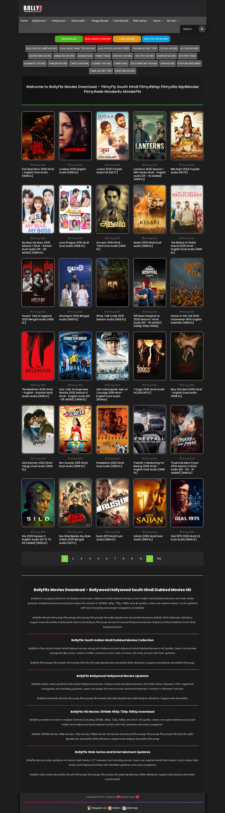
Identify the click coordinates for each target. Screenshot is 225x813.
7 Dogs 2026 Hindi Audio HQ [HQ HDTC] (149, 391)
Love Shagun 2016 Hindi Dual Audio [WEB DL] (74, 244)
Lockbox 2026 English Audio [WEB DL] (72, 170)
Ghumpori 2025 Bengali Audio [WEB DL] (74, 317)
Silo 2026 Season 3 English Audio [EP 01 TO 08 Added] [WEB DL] (36, 539)
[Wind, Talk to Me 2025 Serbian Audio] (112, 282)
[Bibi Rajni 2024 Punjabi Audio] (187, 135)
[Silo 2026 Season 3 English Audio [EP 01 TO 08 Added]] (38, 503)
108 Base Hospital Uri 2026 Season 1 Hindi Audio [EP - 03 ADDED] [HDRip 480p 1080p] (148, 321)
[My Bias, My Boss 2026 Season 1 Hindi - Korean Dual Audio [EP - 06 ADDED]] (38, 209)
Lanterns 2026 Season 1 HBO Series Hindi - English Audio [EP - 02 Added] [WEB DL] (150, 174)
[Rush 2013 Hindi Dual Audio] (112, 503)
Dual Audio (77, 20)
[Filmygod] (33, 8)
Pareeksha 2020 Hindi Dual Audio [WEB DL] (110, 464)
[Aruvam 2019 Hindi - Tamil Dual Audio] (112, 209)
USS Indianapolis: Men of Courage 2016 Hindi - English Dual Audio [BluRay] (112, 394)
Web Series (139, 20)
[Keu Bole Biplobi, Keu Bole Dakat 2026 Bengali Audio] (75, 503)
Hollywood (58, 20)
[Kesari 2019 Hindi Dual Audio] (150, 209)
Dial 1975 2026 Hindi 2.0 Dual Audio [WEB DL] (185, 537)
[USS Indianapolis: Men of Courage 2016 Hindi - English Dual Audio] (112, 356)
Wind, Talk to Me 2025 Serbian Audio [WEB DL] (111, 317)
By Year (171, 20)
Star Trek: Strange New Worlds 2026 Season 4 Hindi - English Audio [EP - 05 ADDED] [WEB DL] (74, 394)
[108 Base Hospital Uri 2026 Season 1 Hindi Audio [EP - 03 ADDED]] (150, 282)
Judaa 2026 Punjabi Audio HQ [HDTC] (109, 170)
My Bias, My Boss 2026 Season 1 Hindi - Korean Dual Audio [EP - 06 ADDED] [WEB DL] (37, 247)
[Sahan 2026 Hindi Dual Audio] (150, 503)
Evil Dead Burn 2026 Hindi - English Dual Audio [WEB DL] (38, 172)
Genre (156, 20)
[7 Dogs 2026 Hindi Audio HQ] (150, 356)
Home (24, 20)
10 (141, 558)
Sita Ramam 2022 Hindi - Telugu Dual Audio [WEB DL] (38, 466)
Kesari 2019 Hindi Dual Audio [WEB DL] (147, 244)
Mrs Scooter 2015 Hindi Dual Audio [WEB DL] (73, 464)
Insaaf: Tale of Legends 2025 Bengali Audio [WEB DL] (38, 319)
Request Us (98, 808)
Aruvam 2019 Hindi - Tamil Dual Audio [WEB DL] (110, 246)
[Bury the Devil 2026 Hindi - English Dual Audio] (187, 356)
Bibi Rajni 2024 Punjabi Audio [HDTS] (185, 170)
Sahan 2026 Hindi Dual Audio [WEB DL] (148, 537)
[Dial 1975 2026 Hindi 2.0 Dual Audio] (187, 503)
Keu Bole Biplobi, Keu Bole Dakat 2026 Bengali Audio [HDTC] (74, 539)
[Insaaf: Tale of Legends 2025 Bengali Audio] (38, 282)
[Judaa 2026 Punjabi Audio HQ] (112, 135)
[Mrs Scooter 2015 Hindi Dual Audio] (75, 429)
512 (159, 558)
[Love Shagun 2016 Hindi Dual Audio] (75, 209)
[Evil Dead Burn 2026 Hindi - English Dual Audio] (38, 135)
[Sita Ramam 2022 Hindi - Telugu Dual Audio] (38, 429)
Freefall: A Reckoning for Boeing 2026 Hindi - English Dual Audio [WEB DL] (149, 468)
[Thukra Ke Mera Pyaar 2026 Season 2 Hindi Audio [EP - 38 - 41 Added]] (187, 429)
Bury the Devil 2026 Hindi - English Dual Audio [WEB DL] (186, 393)
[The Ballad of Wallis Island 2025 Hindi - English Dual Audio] (187, 209)
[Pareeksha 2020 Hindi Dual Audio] (112, 429)
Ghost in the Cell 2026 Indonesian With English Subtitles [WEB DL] (186, 319)
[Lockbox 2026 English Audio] (75, 135)
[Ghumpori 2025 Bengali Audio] (75, 282)
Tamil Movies (120, 20)
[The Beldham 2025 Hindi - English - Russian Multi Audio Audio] (38, 356)
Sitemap (132, 808)
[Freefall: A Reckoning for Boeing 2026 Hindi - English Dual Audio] (150, 429)
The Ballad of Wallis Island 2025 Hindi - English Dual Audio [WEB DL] (186, 247)
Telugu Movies (99, 20)
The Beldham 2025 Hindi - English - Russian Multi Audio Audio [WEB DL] (37, 393)
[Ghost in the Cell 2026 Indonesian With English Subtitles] (187, 282)
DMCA (116, 808)
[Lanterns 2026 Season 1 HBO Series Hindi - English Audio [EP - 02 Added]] (150, 135)
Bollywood (38, 20)
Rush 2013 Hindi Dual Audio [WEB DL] (109, 537)
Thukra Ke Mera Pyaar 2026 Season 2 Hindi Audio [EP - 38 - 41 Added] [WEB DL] (185, 468)
